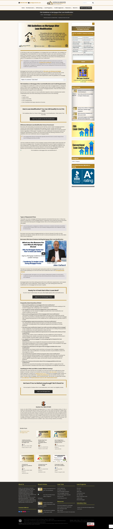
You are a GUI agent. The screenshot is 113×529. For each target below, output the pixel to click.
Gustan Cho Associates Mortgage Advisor (85, 507)
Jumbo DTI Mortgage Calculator (64, 494)
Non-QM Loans (80, 494)
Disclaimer (71, 520)
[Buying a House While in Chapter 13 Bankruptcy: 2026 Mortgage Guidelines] (74, 108)
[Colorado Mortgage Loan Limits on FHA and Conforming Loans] (74, 117)
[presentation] (27, 434)
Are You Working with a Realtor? (88, 50)
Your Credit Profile (87, 46)
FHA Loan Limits (60, 496)
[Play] (43, 253)
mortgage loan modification (45, 62)
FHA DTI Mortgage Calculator (63, 491)
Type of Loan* (87, 42)
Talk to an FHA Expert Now (43, 391)
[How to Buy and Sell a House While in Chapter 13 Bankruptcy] (74, 94)
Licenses (75, 520)
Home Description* (77, 46)
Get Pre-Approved (61, 488)
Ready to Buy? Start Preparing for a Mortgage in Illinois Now (42, 442)
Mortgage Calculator (83, 29)
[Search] (93, 24)
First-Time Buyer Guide (62, 508)
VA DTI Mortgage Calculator (63, 493)
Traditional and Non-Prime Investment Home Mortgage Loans (27, 441)
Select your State (76, 42)
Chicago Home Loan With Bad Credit (42, 465)
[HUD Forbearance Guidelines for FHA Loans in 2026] (74, 113)
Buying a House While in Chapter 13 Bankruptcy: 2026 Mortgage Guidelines (85, 109)
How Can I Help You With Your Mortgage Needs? (83, 54)
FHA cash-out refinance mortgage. (52, 71)
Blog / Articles (60, 510)
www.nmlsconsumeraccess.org (88, 521)
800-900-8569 (53, 372)
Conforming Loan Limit (62, 498)
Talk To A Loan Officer (85, 8)
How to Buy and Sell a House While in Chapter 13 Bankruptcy (46, 496)
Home (23, 8)
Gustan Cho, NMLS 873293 (43, 407)
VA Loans (78, 489)
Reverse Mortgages (81, 499)
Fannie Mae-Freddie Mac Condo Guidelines (60, 465)
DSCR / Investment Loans (82, 496)
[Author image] (22, 444)
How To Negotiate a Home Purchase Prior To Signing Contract (60, 441)
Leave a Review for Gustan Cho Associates (66, 512)
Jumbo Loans (79, 498)
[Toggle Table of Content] (64, 80)
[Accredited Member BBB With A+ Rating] (83, 177)
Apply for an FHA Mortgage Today (43, 297)
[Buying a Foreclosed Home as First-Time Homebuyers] (74, 90)
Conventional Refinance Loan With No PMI (27, 465)
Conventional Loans (81, 493)
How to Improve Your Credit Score (64, 507)
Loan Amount (75, 49)
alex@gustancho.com (40, 373)
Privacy (78, 520)
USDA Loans (79, 491)
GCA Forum (79, 509)
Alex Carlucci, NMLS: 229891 (27, 445)
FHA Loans (79, 488)
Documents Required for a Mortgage (65, 505)
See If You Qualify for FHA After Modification (43, 119)
